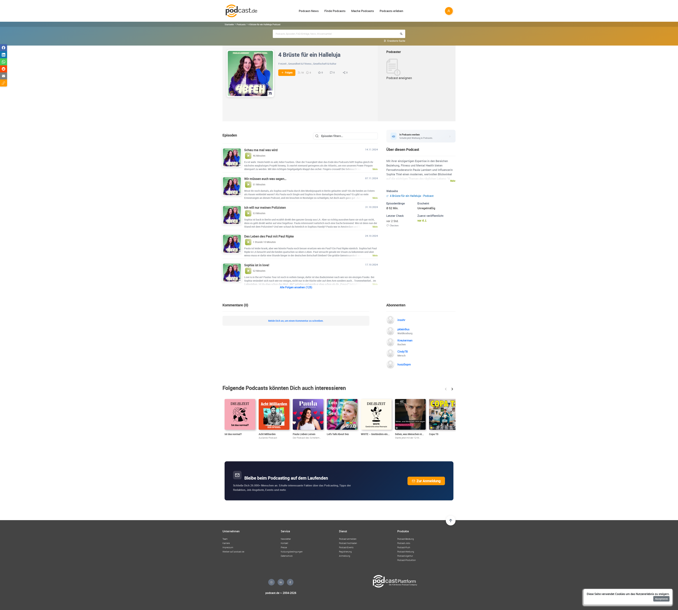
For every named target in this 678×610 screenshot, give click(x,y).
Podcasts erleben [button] (391, 11)
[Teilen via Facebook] (3, 47)
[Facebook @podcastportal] (290, 582)
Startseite (229, 24)
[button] (445, 389)
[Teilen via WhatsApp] (3, 61)
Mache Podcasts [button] (362, 11)
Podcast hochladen (348, 543)
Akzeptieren (661, 598)
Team (225, 538)
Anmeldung (344, 555)
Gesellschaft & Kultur (324, 63)
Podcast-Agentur (405, 555)
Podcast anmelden (347, 538)
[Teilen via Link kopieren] (3, 83)
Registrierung (345, 551)
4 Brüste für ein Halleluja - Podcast (411, 196)
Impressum (227, 547)
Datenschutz (287, 555)
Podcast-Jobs (403, 543)
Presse (284, 547)
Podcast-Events (346, 547)
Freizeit (282, 63)
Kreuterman (404, 340)
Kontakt (284, 543)
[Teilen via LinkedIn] (3, 54)
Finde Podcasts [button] (335, 11)
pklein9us (403, 329)
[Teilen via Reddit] (3, 68)
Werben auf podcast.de (233, 551)
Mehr (453, 180)
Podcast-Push (403, 547)
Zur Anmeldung (429, 480)
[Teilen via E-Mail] (3, 75)
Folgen (289, 72)
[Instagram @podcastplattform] (271, 582)
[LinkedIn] (281, 582)
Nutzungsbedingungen (292, 551)
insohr (401, 320)
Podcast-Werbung (405, 551)
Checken (394, 225)
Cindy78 (402, 351)
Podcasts (241, 24)
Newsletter (286, 538)
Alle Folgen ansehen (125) (296, 287)
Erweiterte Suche (396, 40)
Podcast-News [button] (309, 11)
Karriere (226, 543)
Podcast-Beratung (405, 538)
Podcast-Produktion (406, 560)
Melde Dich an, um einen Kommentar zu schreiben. (296, 320)
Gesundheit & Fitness (299, 63)
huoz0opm (404, 364)
